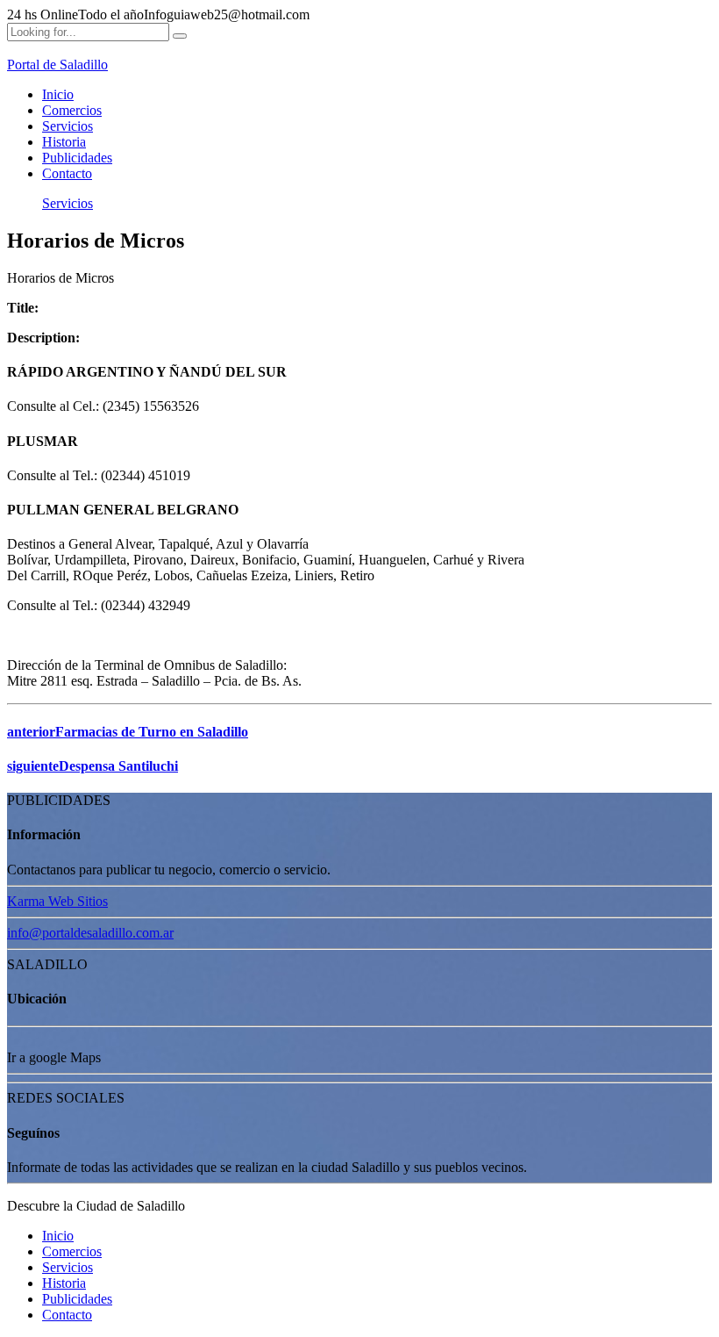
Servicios (67, 126)
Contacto (67, 173)
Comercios (72, 110)
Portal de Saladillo (57, 64)
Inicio (58, 94)
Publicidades (77, 157)
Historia (64, 141)
